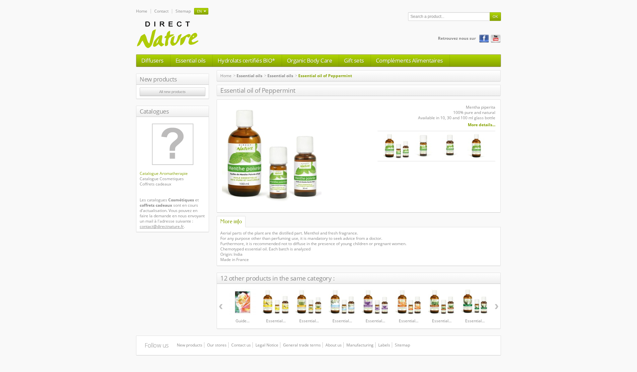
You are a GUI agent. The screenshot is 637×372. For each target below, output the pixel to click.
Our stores (217, 345)
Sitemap (183, 11)
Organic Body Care (309, 60)
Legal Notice (266, 345)
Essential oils (191, 60)
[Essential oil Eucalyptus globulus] (342, 302)
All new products (172, 92)
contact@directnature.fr (162, 226)
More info (231, 221)
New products (158, 79)
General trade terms (302, 345)
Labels (384, 345)
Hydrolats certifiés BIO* (246, 60)
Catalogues (154, 111)
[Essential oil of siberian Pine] (441, 302)
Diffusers (152, 60)
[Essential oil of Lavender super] (375, 302)
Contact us (241, 345)
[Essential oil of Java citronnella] (309, 302)
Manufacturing (360, 345)
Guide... (242, 321)
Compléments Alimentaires (409, 60)
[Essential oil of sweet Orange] (408, 302)
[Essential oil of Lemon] (275, 302)
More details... (481, 125)
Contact (161, 11)
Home (141, 11)
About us (333, 345)
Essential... (276, 321)
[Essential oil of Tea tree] (474, 302)
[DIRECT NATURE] (168, 34)
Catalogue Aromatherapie (164, 173)
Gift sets (354, 60)
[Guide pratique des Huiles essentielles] (242, 302)
